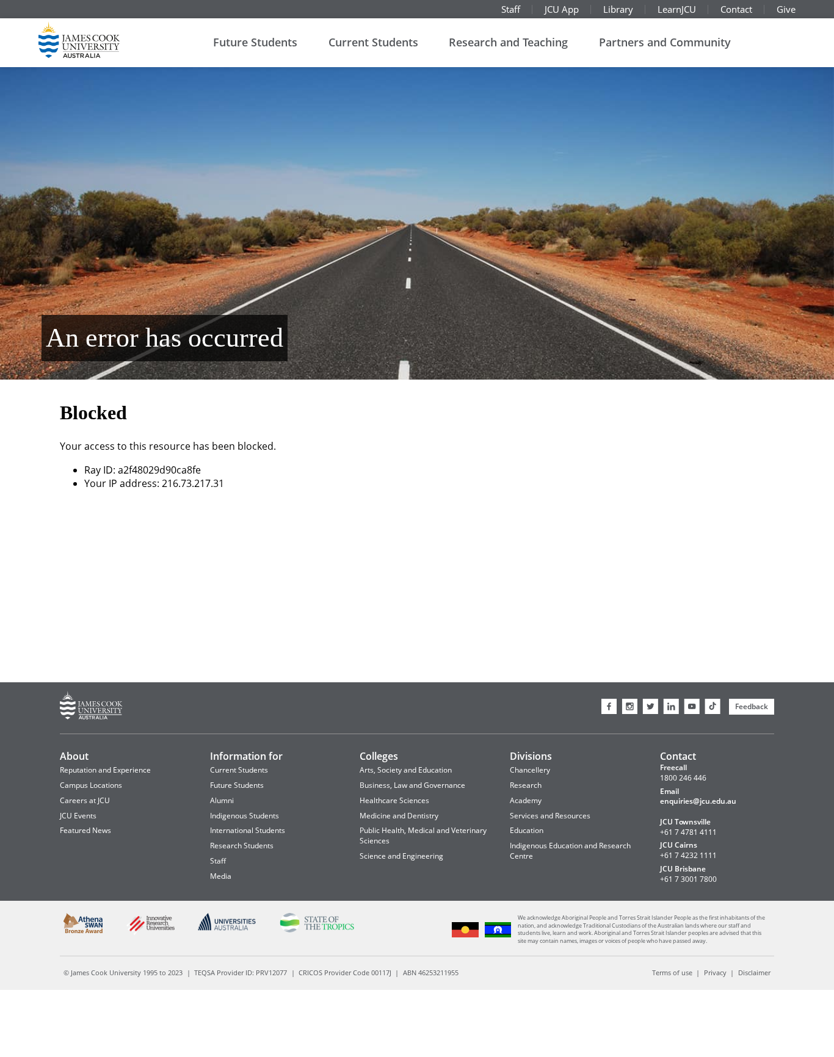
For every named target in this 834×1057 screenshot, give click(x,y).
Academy (526, 800)
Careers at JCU (85, 800)
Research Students (242, 845)
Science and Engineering (401, 856)
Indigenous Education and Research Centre (570, 850)
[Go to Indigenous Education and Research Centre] (465, 936)
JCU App (562, 9)
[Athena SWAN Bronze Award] (83, 931)
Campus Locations (91, 785)
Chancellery (530, 770)
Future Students (255, 42)
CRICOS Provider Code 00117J (345, 972)
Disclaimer (754, 972)
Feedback (751, 706)
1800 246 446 (683, 778)
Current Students (373, 42)
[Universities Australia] (227, 928)
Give (786, 9)
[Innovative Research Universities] (150, 933)
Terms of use (672, 972)
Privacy (715, 972)
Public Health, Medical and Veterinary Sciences (423, 835)
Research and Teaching (508, 42)
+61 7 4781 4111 (688, 832)
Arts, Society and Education (406, 770)
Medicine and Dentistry (399, 815)
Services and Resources (550, 815)
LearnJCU (677, 9)
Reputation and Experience (105, 770)
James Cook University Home (93, 39)
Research (526, 785)
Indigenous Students (244, 815)
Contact (736, 9)
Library (618, 9)
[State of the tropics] (316, 930)
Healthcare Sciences (394, 800)
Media (220, 876)
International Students (247, 830)
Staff (510, 9)
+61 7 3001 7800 (688, 879)
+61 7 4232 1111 (688, 855)
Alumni (222, 800)
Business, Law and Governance (412, 785)
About (74, 756)
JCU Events (78, 815)
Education (526, 830)
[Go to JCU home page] (91, 707)
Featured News (85, 830)
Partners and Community (665, 42)
